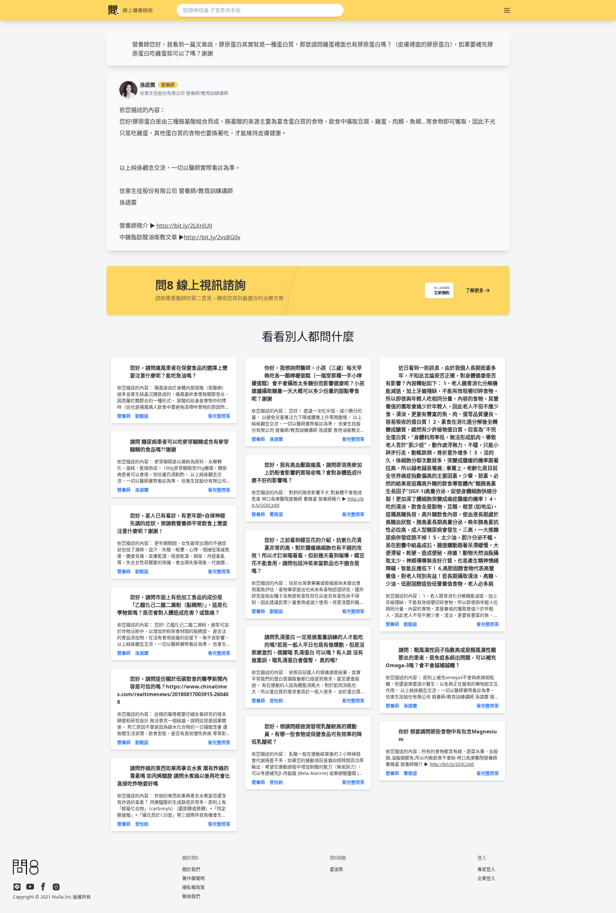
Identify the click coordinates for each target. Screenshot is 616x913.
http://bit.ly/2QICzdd (452, 764)
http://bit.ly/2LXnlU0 (184, 225)
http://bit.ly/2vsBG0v (212, 237)
